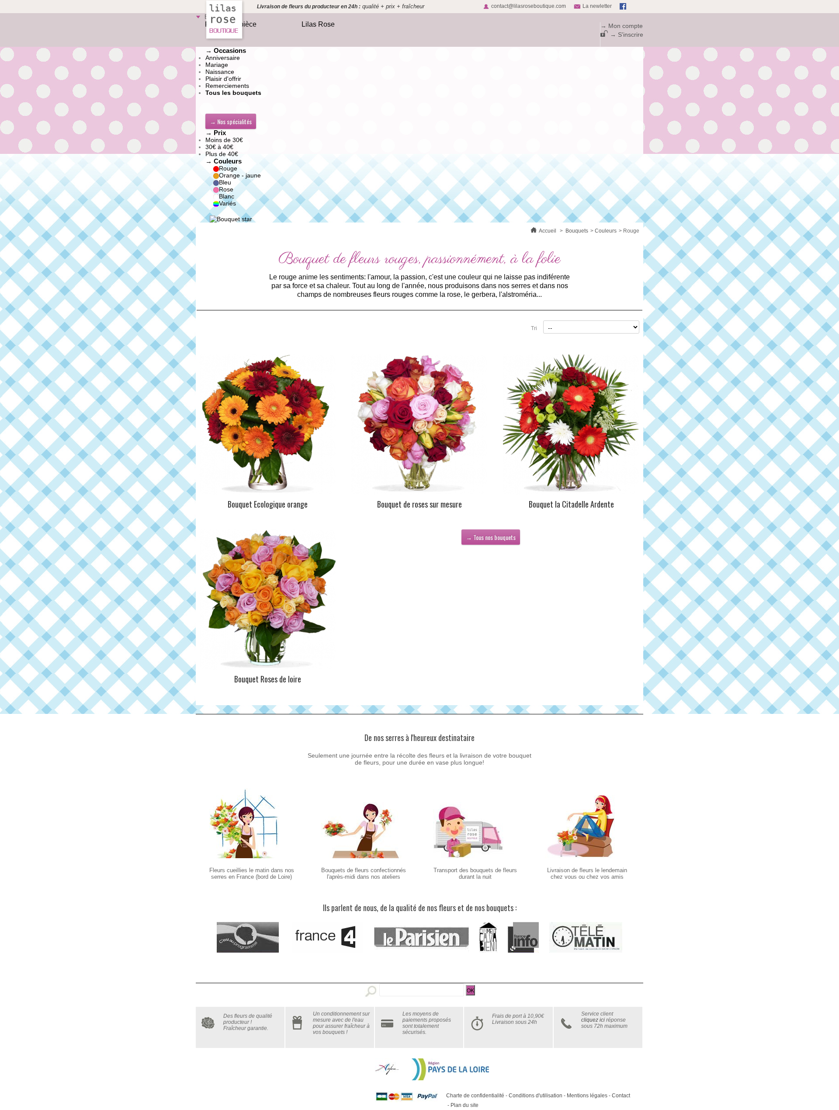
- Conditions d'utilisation (533, 1096)
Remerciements (227, 85)
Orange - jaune (240, 175)
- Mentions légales (584, 1096)
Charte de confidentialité (475, 1096)
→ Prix (215, 132)
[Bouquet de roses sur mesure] (419, 424)
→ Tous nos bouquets (491, 537)
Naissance (219, 71)
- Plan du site (462, 1105)
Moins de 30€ (224, 139)
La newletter (597, 6)
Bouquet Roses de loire (267, 679)
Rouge (228, 168)
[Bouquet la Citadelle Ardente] (571, 424)
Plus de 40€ (221, 153)
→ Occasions (225, 50)
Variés (227, 203)
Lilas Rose (318, 24)
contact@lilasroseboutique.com (528, 6)
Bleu (225, 182)
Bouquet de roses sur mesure (419, 504)
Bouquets (576, 231)
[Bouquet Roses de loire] (268, 599)
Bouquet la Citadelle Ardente (571, 504)
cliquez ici (593, 1020)
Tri (534, 328)
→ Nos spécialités (231, 121)
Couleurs (606, 231)
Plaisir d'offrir (223, 78)
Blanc (226, 196)
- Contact (618, 1096)
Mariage (216, 64)
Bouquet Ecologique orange (268, 504)
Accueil (547, 231)
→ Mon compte (621, 25)
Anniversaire (222, 57)
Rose (226, 189)
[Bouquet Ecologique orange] (268, 424)
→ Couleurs (223, 161)
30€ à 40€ (219, 146)
